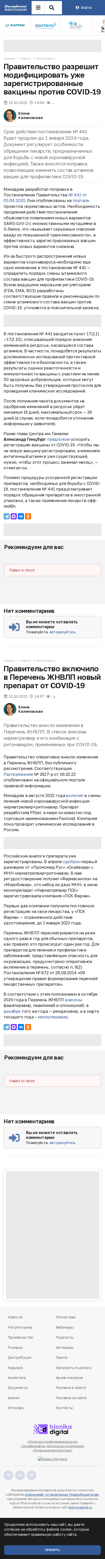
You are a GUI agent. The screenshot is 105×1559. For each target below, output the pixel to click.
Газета (61, 1357)
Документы (18, 1387)
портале (81, 200)
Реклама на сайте (71, 1398)
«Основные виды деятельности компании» (53, 1446)
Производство (20, 1337)
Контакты (64, 1408)
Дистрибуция (19, 1357)
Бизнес (14, 1398)
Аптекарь (16, 1408)
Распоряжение (18, 774)
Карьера (15, 1368)
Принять (52, 1550)
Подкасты (65, 1337)
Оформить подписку (74, 1368)
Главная (9, 58)
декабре (12, 1011)
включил (74, 795)
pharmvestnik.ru (80, 1507)
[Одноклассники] (28, 516)
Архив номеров (69, 1377)
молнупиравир (53, 1016)
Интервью (65, 1347)
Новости (25, 58)
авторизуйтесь (62, 632)
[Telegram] (7, 516)
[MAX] (14, 516)
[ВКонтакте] (21, 516)
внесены (74, 999)
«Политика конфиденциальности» (52, 1442)
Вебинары (65, 1327)
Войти (86, 7)
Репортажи (66, 1317)
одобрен (72, 861)
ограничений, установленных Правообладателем (62, 1494)
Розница (15, 1347)
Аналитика (17, 1377)
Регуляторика (45, 58)
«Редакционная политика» (52, 1450)
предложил (58, 439)
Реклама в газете (71, 1387)
